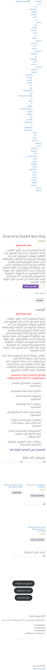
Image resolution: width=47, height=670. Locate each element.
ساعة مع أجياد (35, 135)
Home (11, 204)
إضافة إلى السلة (30, 286)
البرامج (38, 22)
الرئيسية (38, 1)
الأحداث (38, 67)
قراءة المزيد (17, 492)
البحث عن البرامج (23, 591)
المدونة (38, 143)
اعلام (35, 159)
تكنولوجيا (33, 169)
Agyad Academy (39, 668)
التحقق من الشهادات (23, 583)
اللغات (34, 167)
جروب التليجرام (23, 598)
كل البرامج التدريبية (34, 27)
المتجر (38, 146)
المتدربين (37, 51)
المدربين (38, 41)
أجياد (39, 4)
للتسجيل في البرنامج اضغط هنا (27, 449)
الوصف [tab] (39, 300)
